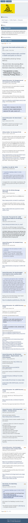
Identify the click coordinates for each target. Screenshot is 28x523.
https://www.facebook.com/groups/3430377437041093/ (13, 155)
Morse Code (5, 47)
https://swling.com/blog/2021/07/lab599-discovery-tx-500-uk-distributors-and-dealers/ (12, 345)
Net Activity (5, 483)
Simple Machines (17, 521)
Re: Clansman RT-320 (16, 132)
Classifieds (5, 167)
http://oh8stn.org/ (18, 361)
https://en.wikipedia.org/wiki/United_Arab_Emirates (13, 334)
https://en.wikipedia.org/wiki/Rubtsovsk (11, 332)
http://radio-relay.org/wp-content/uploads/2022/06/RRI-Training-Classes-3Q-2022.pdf (13, 496)
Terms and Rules (13, 520)
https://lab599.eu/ (6, 347)
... (8, 43)
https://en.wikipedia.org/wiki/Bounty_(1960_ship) (13, 300)
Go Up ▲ (19, 520)
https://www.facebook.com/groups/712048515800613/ (13, 266)
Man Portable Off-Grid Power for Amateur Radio (13, 380)
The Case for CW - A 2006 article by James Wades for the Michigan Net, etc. (12, 218)
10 (10, 43)
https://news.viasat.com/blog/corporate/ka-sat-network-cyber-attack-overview (13, 477)
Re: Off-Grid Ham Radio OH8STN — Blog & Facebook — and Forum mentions (12, 356)
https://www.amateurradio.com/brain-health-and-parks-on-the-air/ (13, 54)
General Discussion (7, 80)
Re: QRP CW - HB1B (13, 167)
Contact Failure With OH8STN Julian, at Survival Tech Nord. (13, 383)
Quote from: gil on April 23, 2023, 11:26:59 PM (13, 279)
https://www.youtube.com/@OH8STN (10, 416)
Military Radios (6, 132)
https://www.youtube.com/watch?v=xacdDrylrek (13, 200)
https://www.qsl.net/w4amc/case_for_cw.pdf (12, 224)
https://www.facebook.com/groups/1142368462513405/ (13, 158)
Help (8, 520)
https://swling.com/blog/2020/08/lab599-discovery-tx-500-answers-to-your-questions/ (12, 342)
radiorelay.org (21, 505)
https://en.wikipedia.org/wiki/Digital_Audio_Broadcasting (14, 101)
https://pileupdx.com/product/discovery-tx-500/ (13, 349)
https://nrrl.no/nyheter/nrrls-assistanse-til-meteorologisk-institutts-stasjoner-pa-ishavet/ (12, 462)
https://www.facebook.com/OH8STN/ (10, 367)
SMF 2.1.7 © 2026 (10, 521)
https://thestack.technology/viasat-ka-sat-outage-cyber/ (13, 475)
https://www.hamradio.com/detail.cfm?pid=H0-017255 (13, 400)
